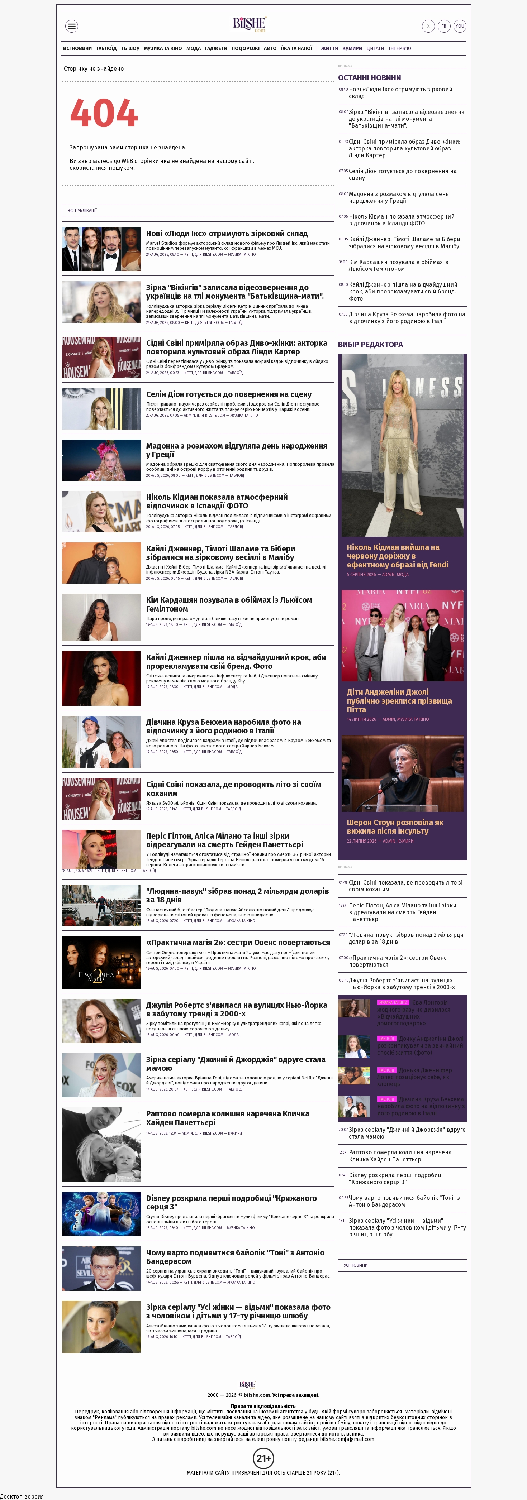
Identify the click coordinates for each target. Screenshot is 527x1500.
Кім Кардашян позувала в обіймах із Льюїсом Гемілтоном (229, 604)
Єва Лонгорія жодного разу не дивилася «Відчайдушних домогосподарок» (414, 1013)
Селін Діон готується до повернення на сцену (229, 394)
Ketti (188, 255)
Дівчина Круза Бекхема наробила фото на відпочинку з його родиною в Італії (223, 726)
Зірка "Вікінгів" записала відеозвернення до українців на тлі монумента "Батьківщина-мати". (235, 292)
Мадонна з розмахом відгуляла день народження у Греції (236, 450)
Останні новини (369, 77)
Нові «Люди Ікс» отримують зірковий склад (227, 233)
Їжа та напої (296, 48)
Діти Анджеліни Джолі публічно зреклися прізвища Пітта (399, 701)
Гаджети (216, 48)
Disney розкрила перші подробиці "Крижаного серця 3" (231, 1202)
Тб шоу (130, 48)
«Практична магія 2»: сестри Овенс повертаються (238, 942)
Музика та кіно (163, 48)
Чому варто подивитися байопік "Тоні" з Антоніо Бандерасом (235, 1257)
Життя (329, 48)
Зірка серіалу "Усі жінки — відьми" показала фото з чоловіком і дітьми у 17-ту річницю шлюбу (238, 1311)
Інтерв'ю (400, 48)
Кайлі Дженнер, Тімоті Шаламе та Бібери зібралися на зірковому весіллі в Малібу (220, 553)
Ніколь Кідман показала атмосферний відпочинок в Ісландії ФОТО (217, 501)
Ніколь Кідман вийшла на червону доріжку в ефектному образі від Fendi (397, 556)
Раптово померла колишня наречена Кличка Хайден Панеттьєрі (227, 1118)
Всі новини (77, 48)
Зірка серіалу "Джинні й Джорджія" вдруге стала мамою (236, 1064)
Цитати (375, 48)
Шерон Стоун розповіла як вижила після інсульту (395, 826)
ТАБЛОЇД (106, 48)
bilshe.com (257, 1395)
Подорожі (246, 48)
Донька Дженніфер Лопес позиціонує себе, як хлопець (414, 1077)
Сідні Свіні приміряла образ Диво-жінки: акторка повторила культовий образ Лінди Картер (236, 347)
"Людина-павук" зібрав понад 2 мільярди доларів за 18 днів (237, 895)
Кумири (352, 48)
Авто (270, 48)
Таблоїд (236, 323)
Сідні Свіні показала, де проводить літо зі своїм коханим (233, 788)
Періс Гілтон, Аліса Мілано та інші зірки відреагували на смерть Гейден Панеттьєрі (224, 840)
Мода (193, 48)
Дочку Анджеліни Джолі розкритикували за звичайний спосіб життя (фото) (420, 1045)
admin (189, 415)
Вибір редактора (370, 344)
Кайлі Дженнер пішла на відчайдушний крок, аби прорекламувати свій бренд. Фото (236, 661)
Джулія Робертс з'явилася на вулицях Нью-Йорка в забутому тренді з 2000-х (236, 1009)
